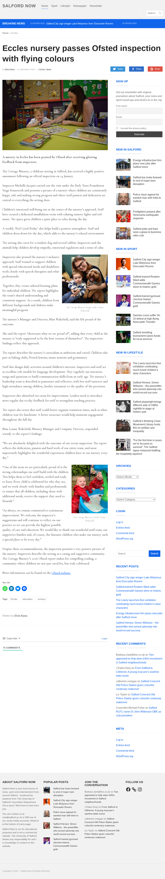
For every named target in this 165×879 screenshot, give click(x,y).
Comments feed (125, 533)
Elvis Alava (10, 69)
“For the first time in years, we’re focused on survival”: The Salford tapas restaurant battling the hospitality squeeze (139, 447)
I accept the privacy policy (132, 128)
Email (119, 117)
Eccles (42, 69)
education (28, 599)
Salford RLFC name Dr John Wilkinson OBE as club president (138, 711)
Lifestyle (65, 6)
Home (5, 33)
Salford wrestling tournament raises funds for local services (146, 336)
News (44, 6)
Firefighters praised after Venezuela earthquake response (147, 215)
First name (121, 106)
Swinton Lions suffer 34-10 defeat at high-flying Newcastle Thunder (146, 318)
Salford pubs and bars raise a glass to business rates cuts (147, 232)
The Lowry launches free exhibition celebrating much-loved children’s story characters (75, 34)
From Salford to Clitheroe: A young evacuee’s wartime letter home (137, 672)
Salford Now (19, 5)
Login (104, 638)
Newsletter (96, 6)
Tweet (120, 69)
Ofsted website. (61, 573)
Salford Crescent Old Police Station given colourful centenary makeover (138, 685)
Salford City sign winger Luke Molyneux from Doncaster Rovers (79, 23)
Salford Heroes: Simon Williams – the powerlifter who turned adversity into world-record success (137, 626)
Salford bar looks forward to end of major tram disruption (147, 181)
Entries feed (123, 527)
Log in (119, 522)
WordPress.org (124, 538)
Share (138, 69)
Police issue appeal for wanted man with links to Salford (147, 198)
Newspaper (80, 6)
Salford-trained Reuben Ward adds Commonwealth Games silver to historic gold (72, 29)
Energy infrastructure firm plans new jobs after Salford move (147, 163)
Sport (54, 6)
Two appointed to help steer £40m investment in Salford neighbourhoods (139, 658)
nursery (41, 599)
